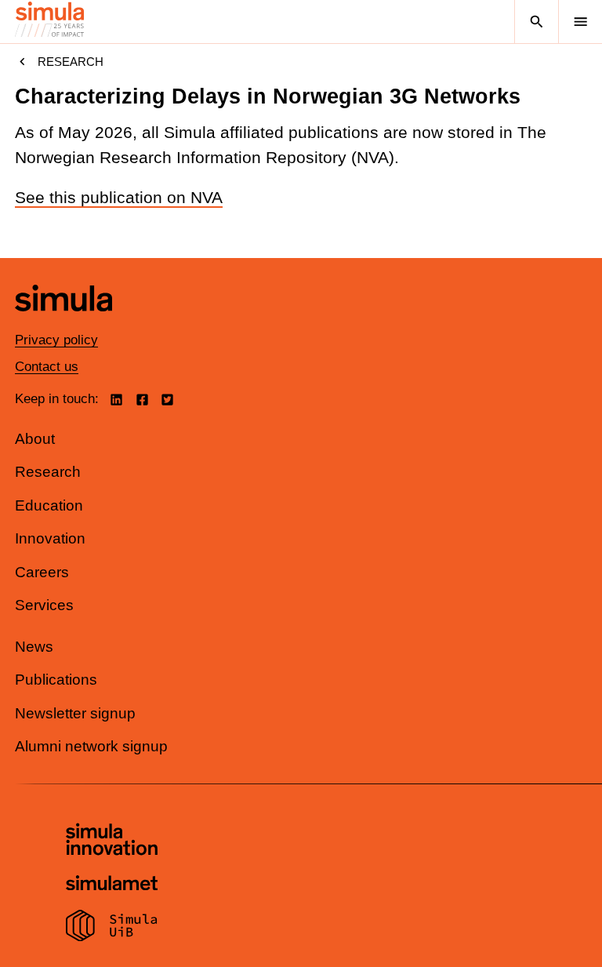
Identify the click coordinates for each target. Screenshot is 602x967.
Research (70, 61)
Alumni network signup (91, 746)
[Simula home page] (63, 322)
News (34, 646)
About (35, 439)
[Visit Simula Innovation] (112, 841)
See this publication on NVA (119, 197)
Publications (56, 679)
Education (49, 505)
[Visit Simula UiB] (112, 928)
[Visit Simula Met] (112, 885)
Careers (42, 572)
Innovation (50, 538)
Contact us (46, 366)
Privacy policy (56, 340)
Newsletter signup (75, 713)
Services (44, 605)
